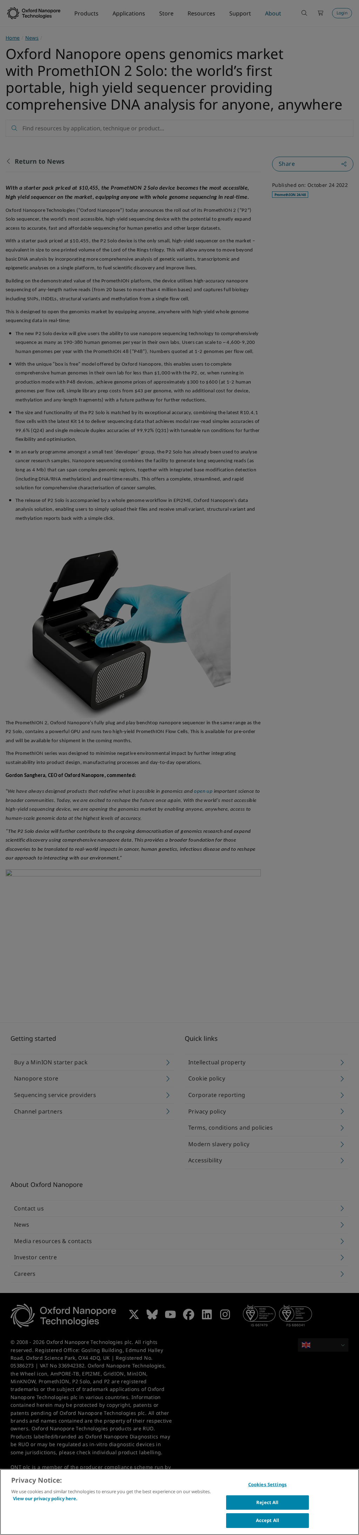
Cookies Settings (267, 1484)
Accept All (267, 1520)
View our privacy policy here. (45, 1498)
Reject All (267, 1502)
